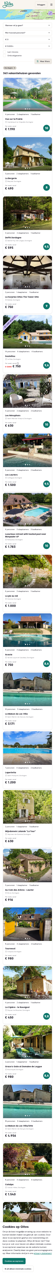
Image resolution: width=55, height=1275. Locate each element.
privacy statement (43, 1253)
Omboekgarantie (14, 55)
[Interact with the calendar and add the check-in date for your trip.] (4, 25)
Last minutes (12, 52)
